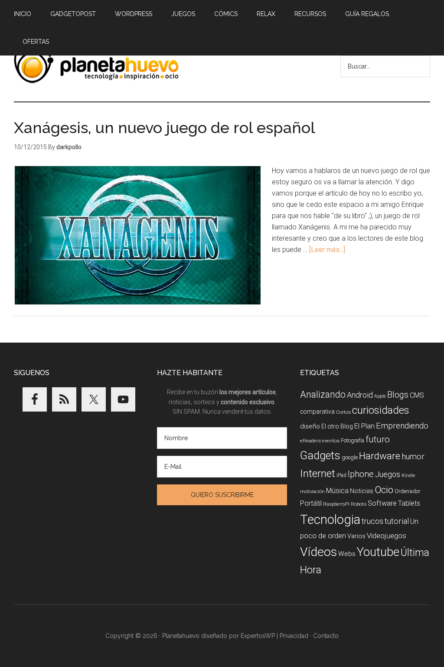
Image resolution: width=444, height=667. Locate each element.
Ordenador (407, 491)
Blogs (397, 395)
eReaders (310, 441)
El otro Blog (337, 426)
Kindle (408, 475)
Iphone (361, 474)
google (350, 457)
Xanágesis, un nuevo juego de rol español (164, 127)
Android (360, 394)
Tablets (409, 503)
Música (337, 491)
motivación (312, 491)
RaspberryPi (336, 504)
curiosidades (380, 410)
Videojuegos (386, 535)
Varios (356, 536)
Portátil (311, 503)
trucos (372, 521)
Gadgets (320, 455)
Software (382, 503)
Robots (358, 504)
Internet (317, 473)
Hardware (379, 455)
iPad (341, 475)
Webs (347, 554)
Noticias (361, 491)
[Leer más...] (327, 249)
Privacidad (294, 635)
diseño (310, 426)
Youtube (378, 552)
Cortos (343, 412)
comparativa (317, 411)
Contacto (326, 635)
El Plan (364, 426)
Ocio (384, 489)
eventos (331, 441)
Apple (380, 396)
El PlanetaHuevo (96, 64)
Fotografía (352, 440)
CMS (417, 395)
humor (413, 456)
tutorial (397, 521)
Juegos (387, 474)
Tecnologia (330, 519)
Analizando (323, 394)
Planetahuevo (180, 635)
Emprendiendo (402, 426)
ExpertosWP (258, 635)
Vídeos (318, 552)
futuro (378, 439)
